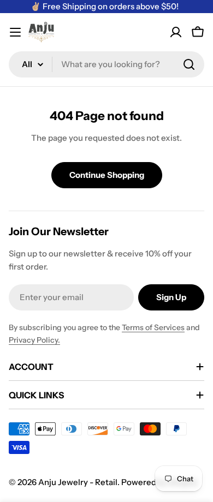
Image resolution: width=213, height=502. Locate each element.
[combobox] (106, 64)
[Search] (189, 64)
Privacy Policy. (34, 340)
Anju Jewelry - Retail (77, 482)
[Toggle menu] (15, 32)
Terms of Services (153, 327)
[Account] (175, 32)
